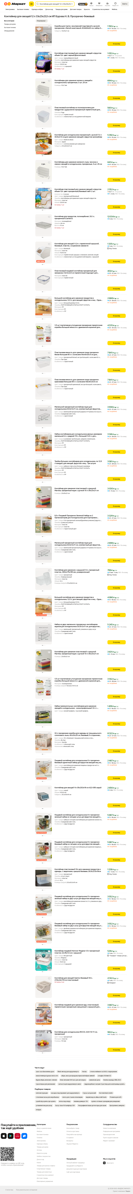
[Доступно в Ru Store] (24, 1138)
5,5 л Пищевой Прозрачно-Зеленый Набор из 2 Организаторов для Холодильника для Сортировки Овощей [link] (76, 517)
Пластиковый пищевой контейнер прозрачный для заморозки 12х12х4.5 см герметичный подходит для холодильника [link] (76, 272)
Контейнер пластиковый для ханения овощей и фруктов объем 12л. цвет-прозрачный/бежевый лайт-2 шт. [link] (78, 190)
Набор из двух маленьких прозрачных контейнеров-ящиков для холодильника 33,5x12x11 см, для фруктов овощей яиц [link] (77, 625)
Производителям (109, 1134)
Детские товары (42, 1178)
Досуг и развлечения (44, 1128)
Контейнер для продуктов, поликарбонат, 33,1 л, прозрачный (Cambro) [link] (75, 217)
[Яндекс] (128, 1191)
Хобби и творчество (43, 1156)
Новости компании (109, 1128)
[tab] (10, 9)
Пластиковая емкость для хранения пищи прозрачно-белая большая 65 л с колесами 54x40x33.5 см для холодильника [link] (77, 353)
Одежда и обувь (42, 1144)
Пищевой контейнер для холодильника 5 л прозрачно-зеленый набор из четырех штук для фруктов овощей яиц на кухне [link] (78, 816)
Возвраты (69, 1141)
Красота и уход (42, 1153)
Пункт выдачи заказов (110, 1137)
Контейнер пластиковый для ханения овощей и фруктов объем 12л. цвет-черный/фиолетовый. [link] (78, 54)
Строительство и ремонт (45, 1175)
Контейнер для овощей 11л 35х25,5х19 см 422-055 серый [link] (78, 788)
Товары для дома (42, 1147)
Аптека (39, 1150)
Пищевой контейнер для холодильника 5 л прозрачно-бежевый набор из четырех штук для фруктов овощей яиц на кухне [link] (77, 843)
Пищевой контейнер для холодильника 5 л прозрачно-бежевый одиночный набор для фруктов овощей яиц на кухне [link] (78, 761)
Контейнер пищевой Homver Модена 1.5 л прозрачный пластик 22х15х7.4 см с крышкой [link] (77, 952)
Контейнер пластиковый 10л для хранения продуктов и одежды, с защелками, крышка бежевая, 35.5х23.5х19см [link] (78, 870)
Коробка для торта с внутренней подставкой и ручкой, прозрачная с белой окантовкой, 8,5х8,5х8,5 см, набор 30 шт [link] (78, 27)
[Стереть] (72, 4)
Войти (124, 4)
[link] (45, 1071)
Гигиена (39, 1137)
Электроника (41, 1141)
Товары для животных (44, 1172)
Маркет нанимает (109, 1141)
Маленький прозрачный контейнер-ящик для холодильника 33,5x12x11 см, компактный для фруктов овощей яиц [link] (77, 408)
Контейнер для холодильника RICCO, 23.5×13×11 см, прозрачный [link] (76, 1033)
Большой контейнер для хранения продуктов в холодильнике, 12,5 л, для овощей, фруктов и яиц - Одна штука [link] (78, 299)
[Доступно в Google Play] (11, 1138)
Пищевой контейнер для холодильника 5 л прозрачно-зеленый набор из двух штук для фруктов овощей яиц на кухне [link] (78, 897)
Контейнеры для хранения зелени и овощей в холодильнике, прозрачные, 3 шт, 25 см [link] (73, 81)
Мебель (39, 1131)
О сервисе (70, 1137)
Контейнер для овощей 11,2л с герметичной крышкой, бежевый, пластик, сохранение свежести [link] (77, 245)
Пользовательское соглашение (26, 1190)
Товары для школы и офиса (46, 1166)
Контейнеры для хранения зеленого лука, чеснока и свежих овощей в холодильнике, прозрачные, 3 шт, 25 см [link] (78, 163)
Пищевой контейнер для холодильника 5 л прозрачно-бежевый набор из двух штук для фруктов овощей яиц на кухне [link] (78, 924)
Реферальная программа (111, 1131)
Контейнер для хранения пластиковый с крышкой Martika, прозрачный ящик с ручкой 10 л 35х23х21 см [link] (77, 489)
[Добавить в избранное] (49, 26)
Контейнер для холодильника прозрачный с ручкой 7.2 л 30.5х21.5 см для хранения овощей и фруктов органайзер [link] (78, 136)
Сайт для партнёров (73, 1172)
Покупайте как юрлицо (74, 1134)
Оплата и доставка (72, 1131)
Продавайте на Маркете (74, 1166)
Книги (39, 1162)
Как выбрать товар (72, 1128)
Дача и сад (40, 1159)
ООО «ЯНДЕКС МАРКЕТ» (122, 1188)
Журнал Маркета (72, 1144)
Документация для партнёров (76, 1169)
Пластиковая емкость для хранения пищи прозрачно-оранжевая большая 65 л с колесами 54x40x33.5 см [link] (77, 381)
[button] (42, 20)
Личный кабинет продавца (75, 1163)
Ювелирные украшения (45, 1181)
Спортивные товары (44, 1169)
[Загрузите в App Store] (4, 1138)
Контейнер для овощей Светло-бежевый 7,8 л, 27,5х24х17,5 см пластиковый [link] (73, 979)
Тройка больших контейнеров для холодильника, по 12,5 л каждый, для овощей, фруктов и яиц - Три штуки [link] (78, 462)
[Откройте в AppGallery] (17, 1138)
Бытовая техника (42, 1134)
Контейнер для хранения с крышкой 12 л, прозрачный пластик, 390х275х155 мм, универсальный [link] (77, 571)
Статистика (9, 1190)
